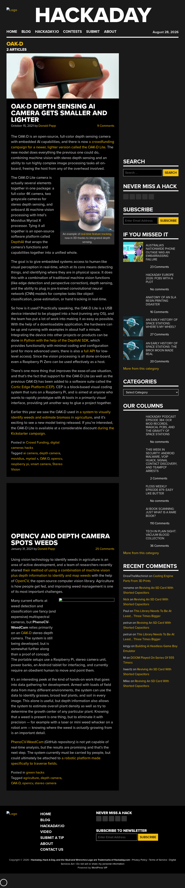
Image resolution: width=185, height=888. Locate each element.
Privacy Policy (139, 859)
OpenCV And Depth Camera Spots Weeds (60, 539)
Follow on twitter (132, 196)
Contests (72, 32)
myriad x (32, 459)
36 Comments (159, 546)
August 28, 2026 (165, 32)
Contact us (151, 196)
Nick (126, 599)
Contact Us (51, 849)
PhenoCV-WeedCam (27, 742)
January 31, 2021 (22, 549)
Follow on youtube (138, 196)
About (110, 32)
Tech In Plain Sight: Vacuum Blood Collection (161, 534)
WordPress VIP (99, 867)
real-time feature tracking (96, 234)
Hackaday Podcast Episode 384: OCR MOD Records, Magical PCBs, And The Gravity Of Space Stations (161, 425)
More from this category (141, 369)
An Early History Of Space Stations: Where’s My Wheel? (162, 323)
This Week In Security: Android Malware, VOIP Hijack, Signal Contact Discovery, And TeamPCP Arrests (161, 460)
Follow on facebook (126, 196)
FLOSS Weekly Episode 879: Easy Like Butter (159, 489)
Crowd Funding (37, 442)
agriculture (31, 778)
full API (89, 351)
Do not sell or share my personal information (100, 863)
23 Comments (159, 267)
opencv (56, 459)
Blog (26, 32)
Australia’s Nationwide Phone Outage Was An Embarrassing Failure (160, 252)
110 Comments (159, 523)
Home (12, 32)
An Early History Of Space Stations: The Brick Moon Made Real (162, 348)
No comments (159, 289)
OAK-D (45, 459)
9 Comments (105, 126)
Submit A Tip (52, 837)
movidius (17, 459)
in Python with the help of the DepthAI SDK (54, 340)
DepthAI (17, 242)
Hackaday (93, 15)
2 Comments (158, 478)
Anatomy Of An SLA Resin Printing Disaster (161, 300)
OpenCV (22, 581)
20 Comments (159, 361)
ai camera (30, 453)
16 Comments (158, 312)
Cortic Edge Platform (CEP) (32, 387)
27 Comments (159, 334)
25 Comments (104, 549)
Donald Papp (47, 126)
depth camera (49, 453)
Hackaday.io (47, 32)
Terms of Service (158, 859)
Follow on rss (145, 196)
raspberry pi (20, 464)
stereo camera (45, 783)
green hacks (35, 772)
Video (46, 832)
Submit (93, 32)
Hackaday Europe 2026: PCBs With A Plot (160, 278)
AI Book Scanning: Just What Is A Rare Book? (161, 512)
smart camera (41, 464)
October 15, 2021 (22, 126)
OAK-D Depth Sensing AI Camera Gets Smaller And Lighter (59, 113)
